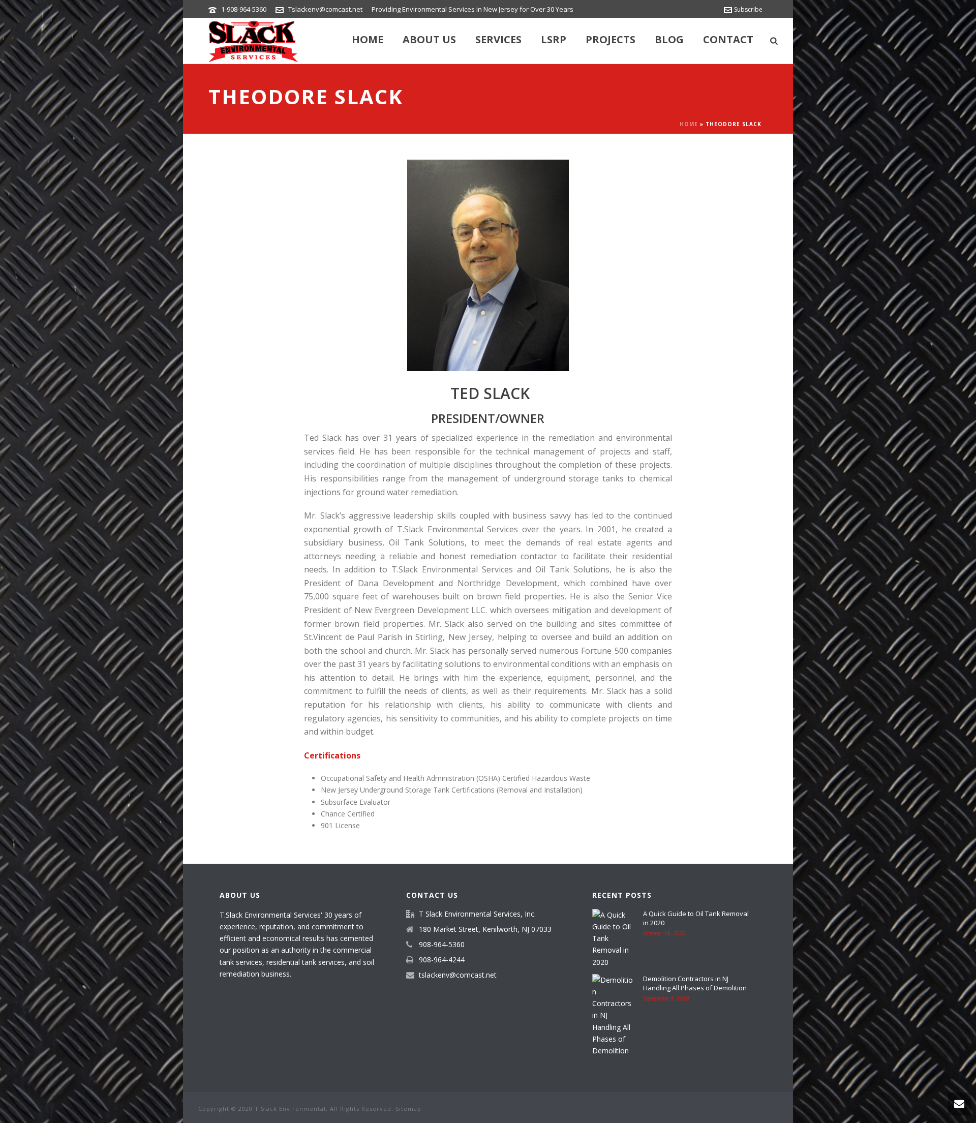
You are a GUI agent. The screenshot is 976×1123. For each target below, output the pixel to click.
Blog (669, 39)
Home (367, 39)
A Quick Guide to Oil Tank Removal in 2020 (696, 918)
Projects (610, 39)
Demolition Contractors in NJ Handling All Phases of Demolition (695, 983)
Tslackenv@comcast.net (325, 9)
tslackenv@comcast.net (458, 975)
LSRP (553, 39)
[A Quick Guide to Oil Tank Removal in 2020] (612, 938)
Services (498, 39)
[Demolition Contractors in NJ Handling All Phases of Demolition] (612, 1015)
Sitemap (408, 1108)
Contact (728, 39)
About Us (429, 39)
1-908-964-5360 (243, 9)
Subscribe (748, 9)
